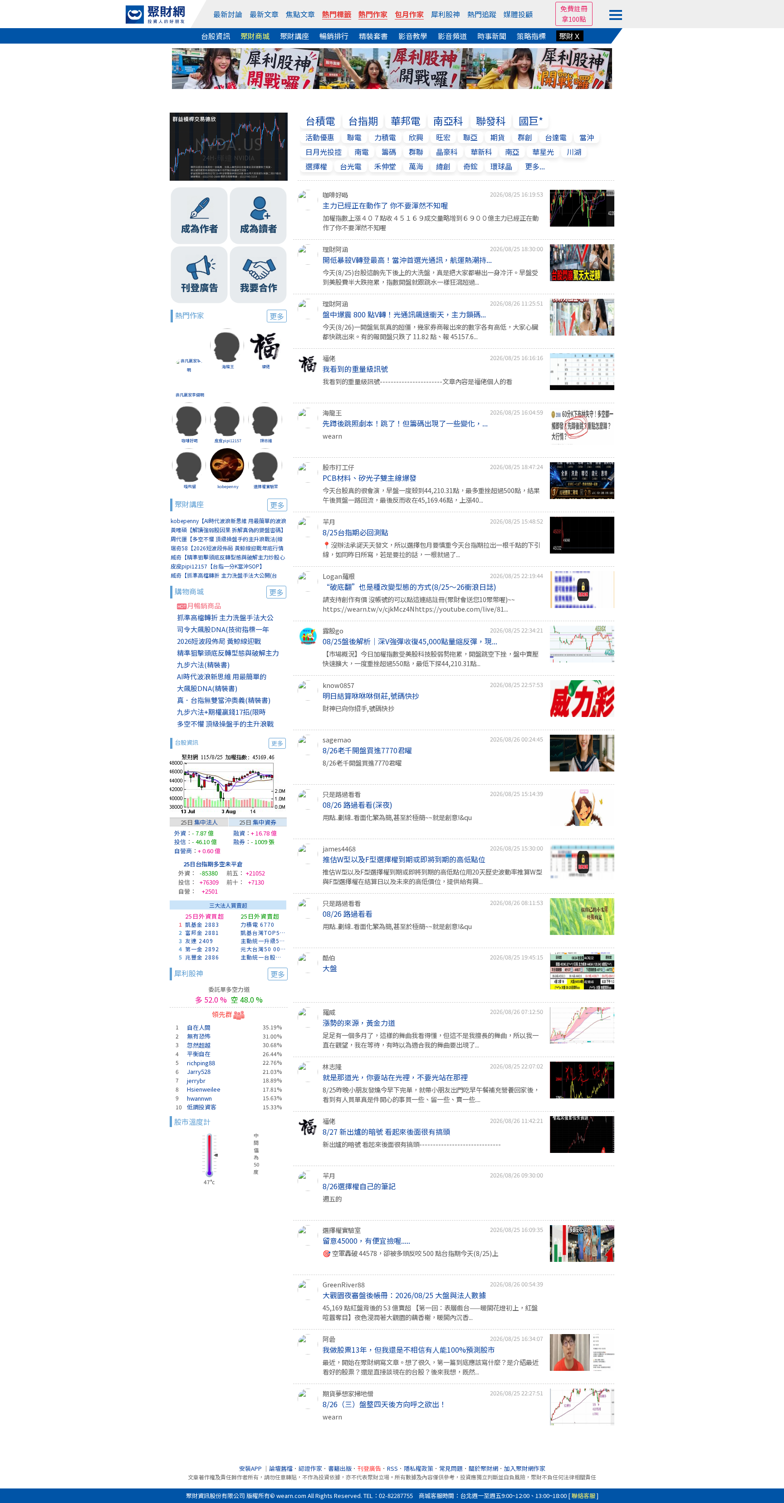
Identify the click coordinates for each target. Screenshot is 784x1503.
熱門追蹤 (481, 14)
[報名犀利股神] (392, 67)
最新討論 (227, 14)
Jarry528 (199, 1071)
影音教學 (412, 35)
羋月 (329, 521)
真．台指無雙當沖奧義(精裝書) (223, 700)
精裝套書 (373, 35)
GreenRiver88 (344, 1284)
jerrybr (196, 1080)
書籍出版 (340, 1468)
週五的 (332, 1198)
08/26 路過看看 (347, 913)
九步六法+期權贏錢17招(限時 (221, 712)
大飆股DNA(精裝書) (207, 688)
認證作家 (310, 1468)
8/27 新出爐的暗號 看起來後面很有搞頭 (386, 1131)
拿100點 (574, 19)
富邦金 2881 (202, 932)
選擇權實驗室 (266, 486)
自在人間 (199, 1027)
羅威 (329, 1012)
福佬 (266, 367)
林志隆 (332, 1066)
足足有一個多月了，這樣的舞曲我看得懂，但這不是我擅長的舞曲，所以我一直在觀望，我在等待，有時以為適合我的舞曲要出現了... (431, 1040)
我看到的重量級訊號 (355, 368)
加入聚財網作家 (524, 1468)
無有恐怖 (199, 1036)
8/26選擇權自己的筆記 (359, 1186)
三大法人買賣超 (228, 905)
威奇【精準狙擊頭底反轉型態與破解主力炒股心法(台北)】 (228, 557)
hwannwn (199, 1098)
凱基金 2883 (202, 924)
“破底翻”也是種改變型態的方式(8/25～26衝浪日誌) (409, 586)
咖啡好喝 (189, 441)
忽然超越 (199, 1045)
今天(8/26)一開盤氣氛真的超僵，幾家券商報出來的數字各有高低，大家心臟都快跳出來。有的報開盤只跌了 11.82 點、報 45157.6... (430, 331)
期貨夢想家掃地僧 (348, 1393)
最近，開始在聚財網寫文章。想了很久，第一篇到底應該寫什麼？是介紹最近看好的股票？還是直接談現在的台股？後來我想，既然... (431, 1367)
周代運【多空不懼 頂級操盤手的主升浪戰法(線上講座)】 (227, 539)
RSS (392, 1468)
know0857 (338, 685)
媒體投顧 (518, 14)
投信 (180, 841)
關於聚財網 (483, 1468)
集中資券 (264, 822)
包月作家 (409, 14)
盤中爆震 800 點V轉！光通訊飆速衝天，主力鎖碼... (404, 314)
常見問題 (451, 1468)
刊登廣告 (369, 1468)
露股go (333, 630)
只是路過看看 (342, 794)
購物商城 (229, 592)
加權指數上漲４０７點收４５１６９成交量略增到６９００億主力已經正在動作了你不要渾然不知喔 (431, 222)
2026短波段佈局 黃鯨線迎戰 (219, 641)
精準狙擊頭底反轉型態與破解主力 (228, 653)
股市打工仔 (338, 467)
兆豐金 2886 (202, 957)
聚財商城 (255, 35)
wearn (332, 435)
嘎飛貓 (190, 486)
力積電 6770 (257, 924)
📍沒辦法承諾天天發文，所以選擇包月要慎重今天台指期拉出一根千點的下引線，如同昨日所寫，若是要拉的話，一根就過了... (431, 549)
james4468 (339, 848)
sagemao (337, 739)
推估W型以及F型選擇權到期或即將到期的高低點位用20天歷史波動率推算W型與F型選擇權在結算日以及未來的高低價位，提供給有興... (432, 876)
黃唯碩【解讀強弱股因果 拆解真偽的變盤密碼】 (228, 530)
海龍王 (228, 367)
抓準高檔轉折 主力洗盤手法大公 (225, 617)
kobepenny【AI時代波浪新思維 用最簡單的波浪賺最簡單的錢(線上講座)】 (228, 521)
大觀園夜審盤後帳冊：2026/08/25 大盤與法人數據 (404, 1295)
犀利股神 (445, 14)
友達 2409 (199, 940)
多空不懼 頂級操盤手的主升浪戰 (225, 723)
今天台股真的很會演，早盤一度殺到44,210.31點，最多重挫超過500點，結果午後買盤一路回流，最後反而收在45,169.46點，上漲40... (431, 495)
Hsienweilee (203, 1089)
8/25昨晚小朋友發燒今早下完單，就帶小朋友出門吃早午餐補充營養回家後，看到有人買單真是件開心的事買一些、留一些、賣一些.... (431, 1094)
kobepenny (228, 486)
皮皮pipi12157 (228, 441)
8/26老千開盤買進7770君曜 (367, 750)
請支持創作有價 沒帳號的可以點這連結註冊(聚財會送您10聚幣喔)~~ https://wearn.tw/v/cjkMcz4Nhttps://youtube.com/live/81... (419, 604)
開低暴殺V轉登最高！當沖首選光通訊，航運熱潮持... (407, 259)
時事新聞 (491, 35)
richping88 (201, 1062)
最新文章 (264, 14)
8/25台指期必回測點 (355, 532)
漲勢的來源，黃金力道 (359, 1022)
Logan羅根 (339, 576)
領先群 (222, 1014)
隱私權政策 (418, 1468)
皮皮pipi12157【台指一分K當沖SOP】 (218, 566)
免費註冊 (574, 8)
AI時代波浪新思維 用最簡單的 (221, 676)
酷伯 (329, 957)
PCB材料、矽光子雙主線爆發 (369, 477)
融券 (239, 841)
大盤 (330, 968)
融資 (239, 833)
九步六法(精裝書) (203, 664)
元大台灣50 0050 (263, 949)
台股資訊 (215, 35)
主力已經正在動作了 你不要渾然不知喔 (385, 205)
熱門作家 (372, 14)
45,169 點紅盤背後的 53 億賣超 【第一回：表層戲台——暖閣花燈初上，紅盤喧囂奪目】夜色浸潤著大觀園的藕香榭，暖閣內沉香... (430, 1312)
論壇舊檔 (281, 1468)
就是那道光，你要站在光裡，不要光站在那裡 (395, 1077)
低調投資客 (201, 1107)
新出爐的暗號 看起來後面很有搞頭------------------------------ (412, 1144)
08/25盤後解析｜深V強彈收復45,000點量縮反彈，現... (410, 641)
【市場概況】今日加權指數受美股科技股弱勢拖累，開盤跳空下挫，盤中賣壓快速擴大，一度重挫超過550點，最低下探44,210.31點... (431, 658)
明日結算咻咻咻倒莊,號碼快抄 (371, 695)
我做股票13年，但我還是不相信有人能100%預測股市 (409, 1349)
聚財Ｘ (570, 35)
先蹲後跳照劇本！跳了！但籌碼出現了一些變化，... (405, 423)
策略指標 (531, 35)
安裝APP (251, 1468)
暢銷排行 (333, 35)
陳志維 (266, 441)
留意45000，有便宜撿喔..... (366, 1240)
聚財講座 (294, 35)
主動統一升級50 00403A (263, 940)
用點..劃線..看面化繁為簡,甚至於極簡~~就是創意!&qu (397, 817)
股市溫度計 (192, 1121)
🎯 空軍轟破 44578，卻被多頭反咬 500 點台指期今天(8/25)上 (410, 1253)
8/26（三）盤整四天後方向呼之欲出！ (384, 1404)
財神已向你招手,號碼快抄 (358, 708)
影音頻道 (452, 35)
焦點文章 (300, 14)
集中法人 (206, 822)
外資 (180, 833)
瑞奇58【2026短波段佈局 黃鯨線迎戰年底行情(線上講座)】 (227, 548)
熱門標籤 (336, 14)
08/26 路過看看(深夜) (357, 804)
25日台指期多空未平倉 (213, 864)
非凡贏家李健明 (190, 395)
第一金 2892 (202, 949)
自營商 (183, 850)
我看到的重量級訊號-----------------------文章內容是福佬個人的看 (417, 381)
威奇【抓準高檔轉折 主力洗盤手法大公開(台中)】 (224, 575)
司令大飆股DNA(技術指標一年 (223, 629)
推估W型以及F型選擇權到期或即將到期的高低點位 (404, 859)
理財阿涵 (335, 249)
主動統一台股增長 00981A (263, 957)
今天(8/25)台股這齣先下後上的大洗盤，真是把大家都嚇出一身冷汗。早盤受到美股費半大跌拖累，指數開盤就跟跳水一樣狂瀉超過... (430, 277)
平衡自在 (199, 1053)
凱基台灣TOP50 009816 (263, 932)
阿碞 (329, 1339)
